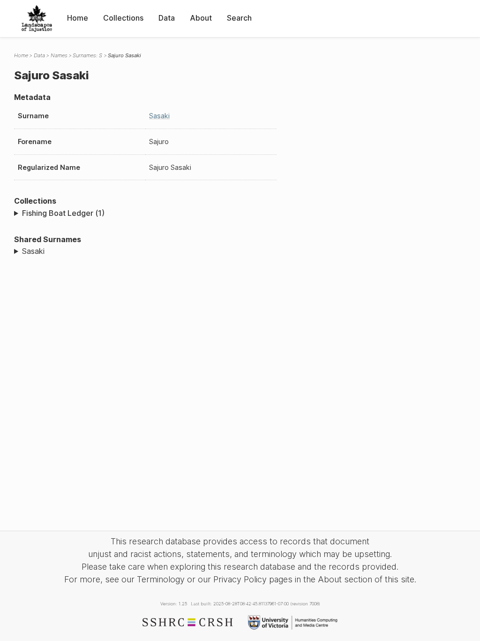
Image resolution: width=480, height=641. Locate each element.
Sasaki (159, 116)
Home (77, 18)
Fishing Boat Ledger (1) (63, 213)
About (201, 18)
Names (59, 55)
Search (239, 18)
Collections (123, 18)
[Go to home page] (37, 18)
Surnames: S (87, 55)
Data (166, 18)
